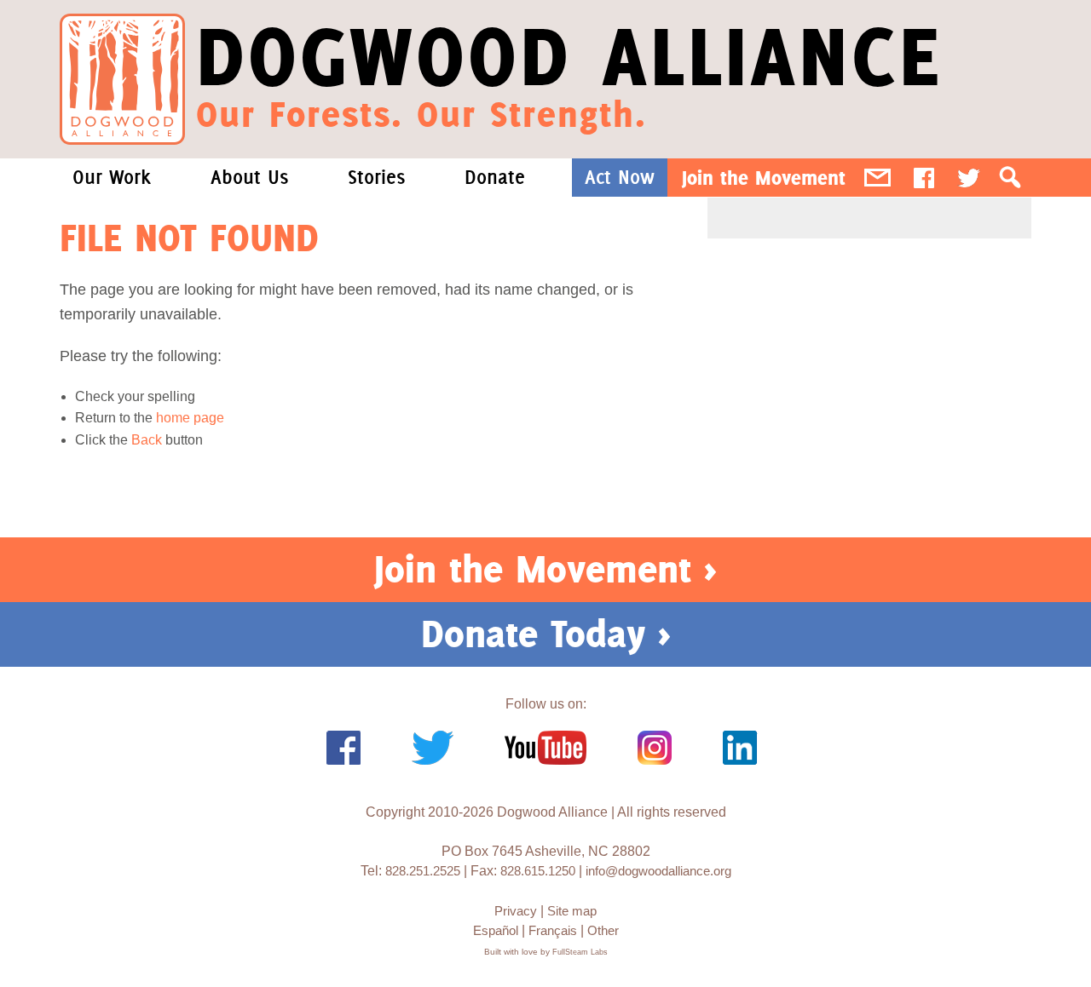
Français (552, 930)
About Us (249, 177)
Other (603, 930)
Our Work (111, 177)
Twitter (968, 177)
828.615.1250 (537, 871)
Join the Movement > (545, 569)
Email (877, 177)
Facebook (924, 177)
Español (495, 930)
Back (146, 440)
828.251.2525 (422, 871)
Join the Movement (764, 177)
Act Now (620, 177)
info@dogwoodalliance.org (658, 871)
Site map (572, 911)
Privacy (515, 911)
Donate (495, 177)
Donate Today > (546, 633)
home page (190, 417)
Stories (376, 177)
